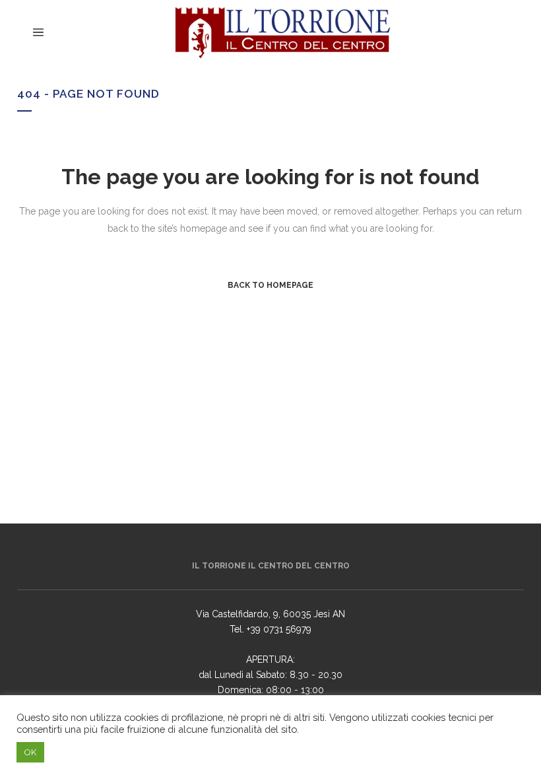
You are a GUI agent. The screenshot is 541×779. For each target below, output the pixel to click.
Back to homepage (270, 285)
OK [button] (30, 752)
